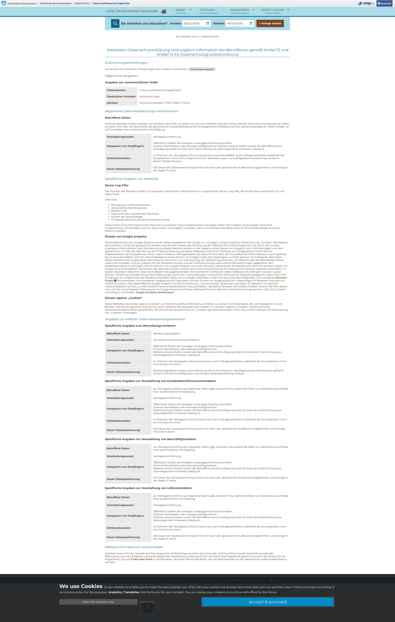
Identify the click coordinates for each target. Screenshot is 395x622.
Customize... (147, 601)
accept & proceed (268, 601)
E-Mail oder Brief (141, 559)
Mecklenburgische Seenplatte (55, 3)
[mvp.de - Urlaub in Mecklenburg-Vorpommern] (366, 3)
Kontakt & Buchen (272, 11)
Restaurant (208, 11)
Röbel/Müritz (82, 3)
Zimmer (180, 11)
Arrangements (239, 11)
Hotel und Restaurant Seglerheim (111, 3)
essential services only (98, 601)
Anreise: (176, 23)
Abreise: (219, 23)
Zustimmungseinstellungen (202, 69)
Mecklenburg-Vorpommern (21, 3)
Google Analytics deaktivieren (155, 292)
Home (163, 11)
